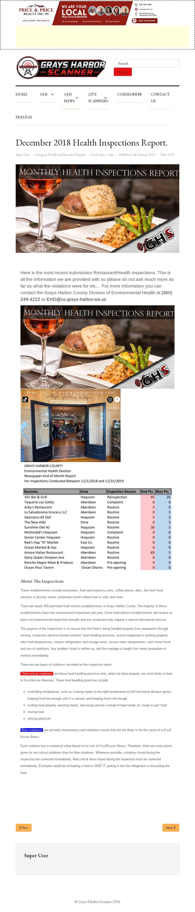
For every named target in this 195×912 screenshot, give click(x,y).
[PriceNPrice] (87, 12)
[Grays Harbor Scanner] (61, 67)
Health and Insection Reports (66, 154)
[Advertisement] (102, 36)
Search (122, 71)
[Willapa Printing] (71, 424)
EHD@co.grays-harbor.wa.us (76, 299)
